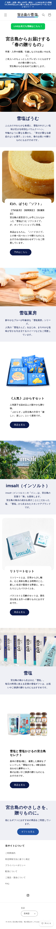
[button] (5, 15)
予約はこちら (20, 252)
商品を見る (19, 425)
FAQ (7, 884)
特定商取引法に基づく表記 (17, 859)
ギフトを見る (28, 832)
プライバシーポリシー (15, 865)
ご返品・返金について (15, 878)
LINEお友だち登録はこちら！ (28, 26)
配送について (11, 871)
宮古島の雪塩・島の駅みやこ (23, 922)
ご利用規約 (10, 853)
